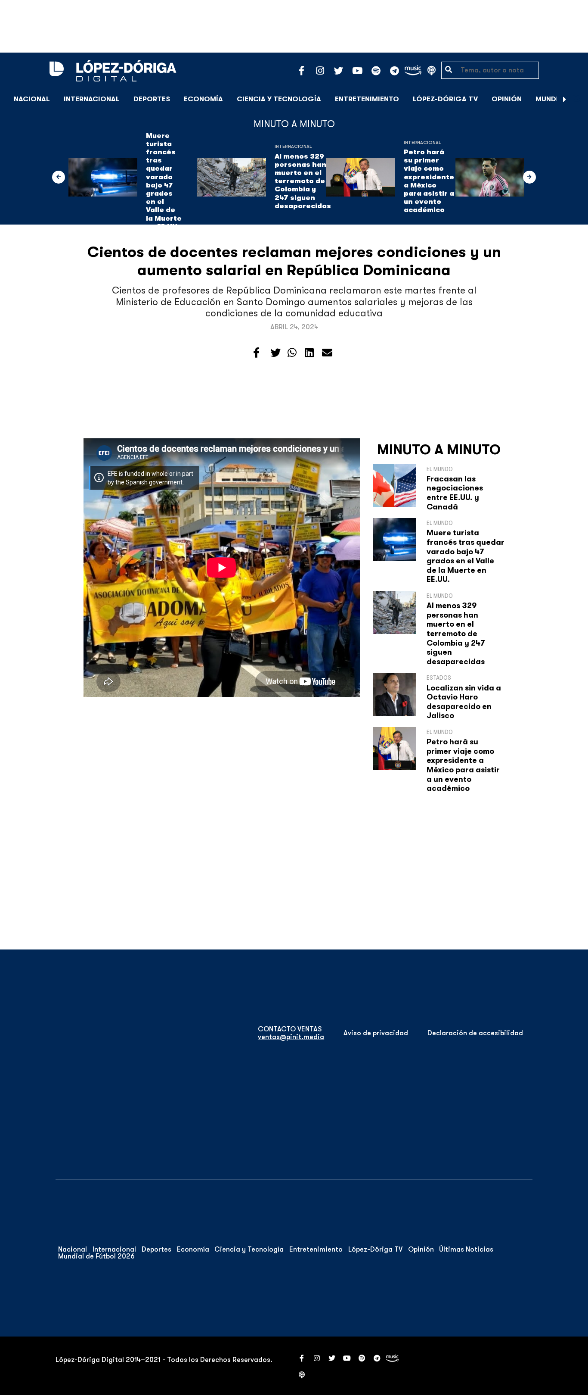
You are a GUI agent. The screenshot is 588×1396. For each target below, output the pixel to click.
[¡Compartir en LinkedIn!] (309, 353)
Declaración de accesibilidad (475, 1033)
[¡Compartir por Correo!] (327, 353)
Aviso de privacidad (376, 1033)
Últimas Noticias (466, 1249)
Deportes (151, 99)
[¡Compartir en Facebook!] (256, 353)
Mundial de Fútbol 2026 (96, 1256)
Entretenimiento (367, 99)
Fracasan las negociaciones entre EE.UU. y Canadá (455, 493)
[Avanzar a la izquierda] (58, 177)
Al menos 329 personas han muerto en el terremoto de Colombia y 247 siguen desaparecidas (303, 181)
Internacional (92, 99)
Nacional (32, 99)
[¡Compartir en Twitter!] (275, 353)
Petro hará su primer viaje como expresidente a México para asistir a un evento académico (429, 181)
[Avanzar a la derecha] (564, 99)
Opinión (507, 99)
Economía (203, 99)
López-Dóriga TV (445, 99)
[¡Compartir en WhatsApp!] (292, 353)
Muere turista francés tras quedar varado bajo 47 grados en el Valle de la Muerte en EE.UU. (164, 181)
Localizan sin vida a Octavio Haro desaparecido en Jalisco (464, 702)
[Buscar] (577, 99)
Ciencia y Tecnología (279, 99)
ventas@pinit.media (291, 1037)
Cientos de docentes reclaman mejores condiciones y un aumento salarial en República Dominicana (294, 261)
